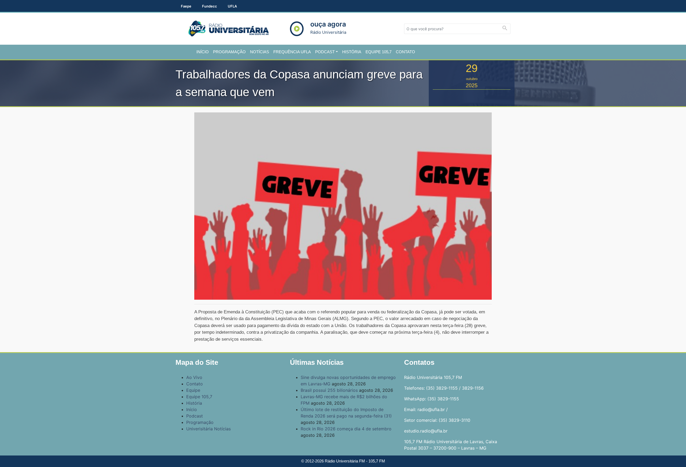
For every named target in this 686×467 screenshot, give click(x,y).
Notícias (259, 52)
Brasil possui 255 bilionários (329, 390)
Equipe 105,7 (379, 52)
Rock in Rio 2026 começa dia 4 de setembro (346, 428)
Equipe (193, 390)
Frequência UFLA (292, 52)
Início (202, 52)
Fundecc (209, 6)
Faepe (186, 6)
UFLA (232, 6)
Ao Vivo (194, 377)
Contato (405, 52)
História (351, 52)
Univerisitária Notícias (208, 428)
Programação (229, 52)
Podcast (325, 52)
